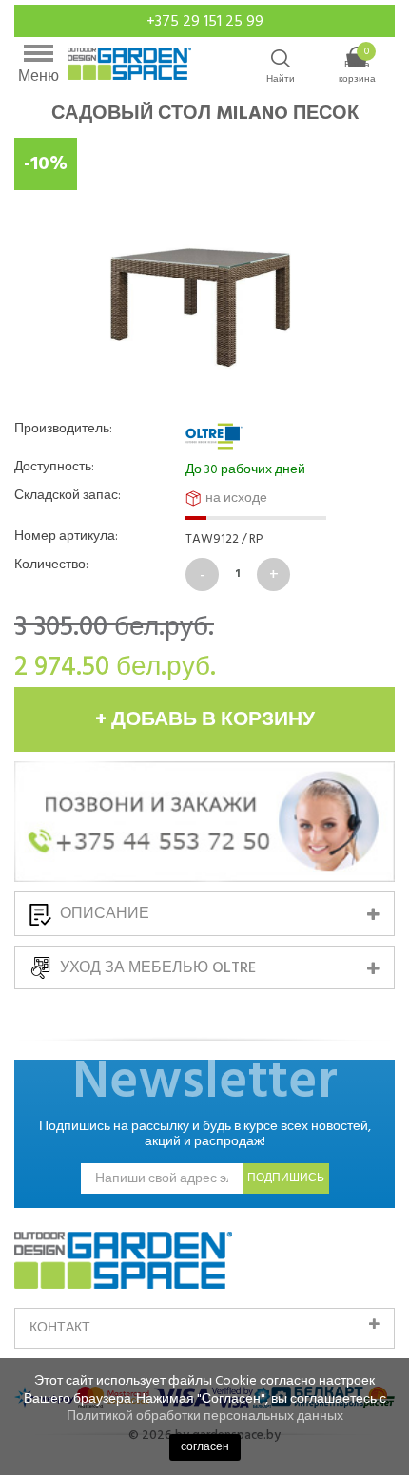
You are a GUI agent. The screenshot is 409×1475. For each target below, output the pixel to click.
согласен (205, 1447)
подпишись (285, 1178)
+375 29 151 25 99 (204, 21)
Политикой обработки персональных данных (205, 1416)
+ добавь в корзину (205, 719)
